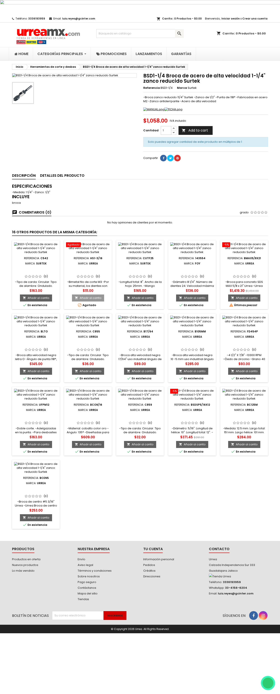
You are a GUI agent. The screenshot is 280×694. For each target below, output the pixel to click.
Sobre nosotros (89, 576)
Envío (81, 559)
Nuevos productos (25, 565)
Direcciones (151, 576)
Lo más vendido (23, 571)
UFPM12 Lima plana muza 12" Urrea (36, 417)
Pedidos (149, 565)
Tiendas (83, 599)
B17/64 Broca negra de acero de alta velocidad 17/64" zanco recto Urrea (140, 345)
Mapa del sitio (88, 593)
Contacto (219, 548)
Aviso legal (85, 565)
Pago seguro (87, 582)
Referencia (151, 88)
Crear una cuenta (255, 18)
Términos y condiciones (95, 571)
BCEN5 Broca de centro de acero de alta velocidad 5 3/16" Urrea (36, 492)
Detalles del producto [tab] (62, 175)
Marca (182, 88)
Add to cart (195, 130)
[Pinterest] (177, 158)
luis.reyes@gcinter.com (78, 18)
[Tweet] (170, 158)
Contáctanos (87, 588)
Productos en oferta (26, 559)
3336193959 (36, 18)
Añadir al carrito (36, 298)
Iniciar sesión (230, 18)
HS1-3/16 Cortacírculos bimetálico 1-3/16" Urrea (88, 270)
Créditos (149, 571)
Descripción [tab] (24, 175)
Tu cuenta (153, 548)
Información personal (158, 559)
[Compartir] (163, 158)
